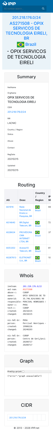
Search (43, 8)
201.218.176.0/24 (26, 17)
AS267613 (11, 257)
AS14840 (10, 222)
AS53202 (10, 248)
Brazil (30, 44)
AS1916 (10, 207)
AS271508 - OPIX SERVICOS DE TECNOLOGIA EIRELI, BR (26, 31)
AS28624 (10, 232)
